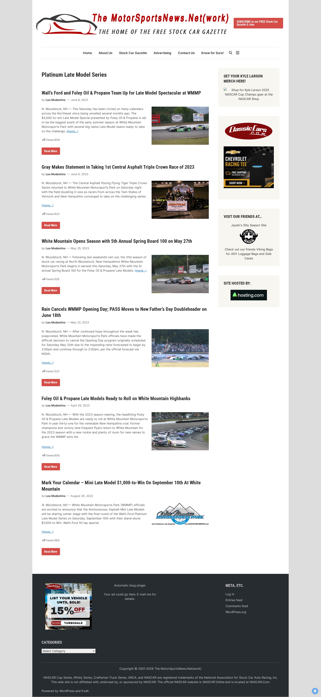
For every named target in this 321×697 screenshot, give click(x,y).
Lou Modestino (56, 100)
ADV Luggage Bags (244, 254)
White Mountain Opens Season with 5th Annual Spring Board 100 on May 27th (117, 241)
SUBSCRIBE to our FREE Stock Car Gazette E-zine (257, 23)
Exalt (85, 691)
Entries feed (234, 600)
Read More (51, 152)
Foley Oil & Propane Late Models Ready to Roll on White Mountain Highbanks (116, 398)
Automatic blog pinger (130, 585)
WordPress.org (236, 612)
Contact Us (186, 53)
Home (87, 53)
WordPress (66, 691)
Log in (230, 594)
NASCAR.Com (259, 682)
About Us (105, 53)
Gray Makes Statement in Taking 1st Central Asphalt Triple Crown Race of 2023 (118, 167)
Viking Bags (264, 249)
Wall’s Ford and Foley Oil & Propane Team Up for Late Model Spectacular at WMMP (121, 93)
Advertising (162, 53)
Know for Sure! (212, 53)
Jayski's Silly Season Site (248, 225)
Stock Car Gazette (133, 53)
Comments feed (237, 606)
